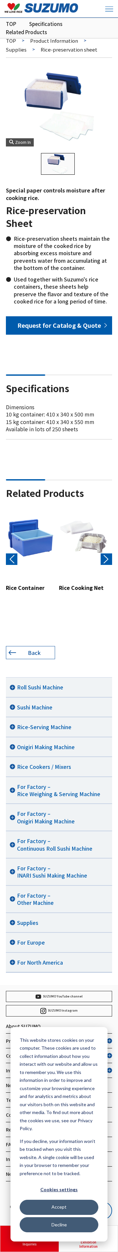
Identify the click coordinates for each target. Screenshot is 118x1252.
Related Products (26, 32)
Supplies (16, 49)
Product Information (54, 40)
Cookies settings (59, 1189)
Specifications (45, 24)
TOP (11, 24)
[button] (106, 559)
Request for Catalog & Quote (59, 325)
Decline (59, 1224)
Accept (59, 1207)
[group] (30, 549)
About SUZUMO (23, 1026)
